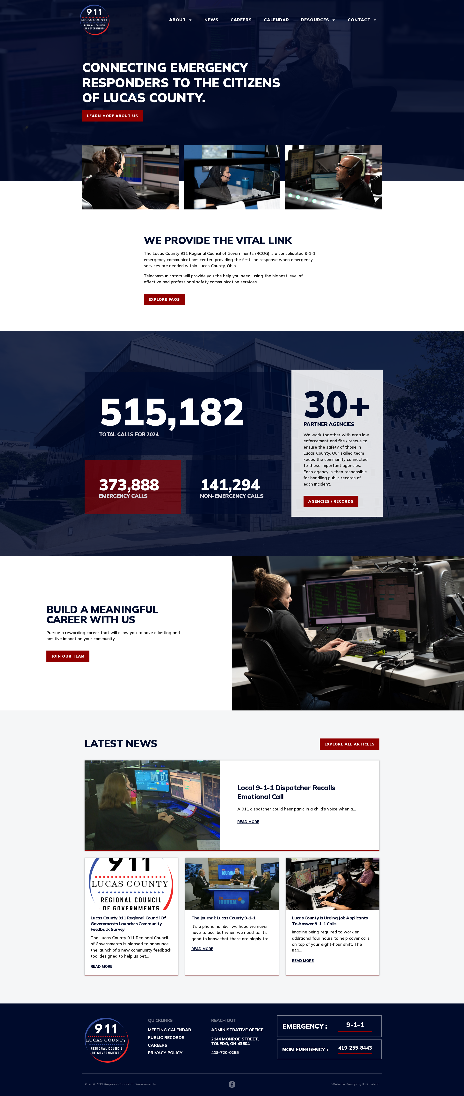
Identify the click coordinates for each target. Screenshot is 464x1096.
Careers (241, 19)
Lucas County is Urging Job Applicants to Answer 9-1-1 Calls (330, 920)
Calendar (276, 19)
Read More (248, 821)
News (211, 19)
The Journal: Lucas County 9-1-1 (223, 918)
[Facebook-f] (232, 1084)
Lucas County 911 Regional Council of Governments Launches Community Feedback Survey (128, 923)
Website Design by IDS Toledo (355, 1084)
